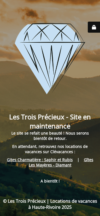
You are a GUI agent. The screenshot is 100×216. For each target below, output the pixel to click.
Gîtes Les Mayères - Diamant (61, 162)
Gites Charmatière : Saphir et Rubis (40, 159)
